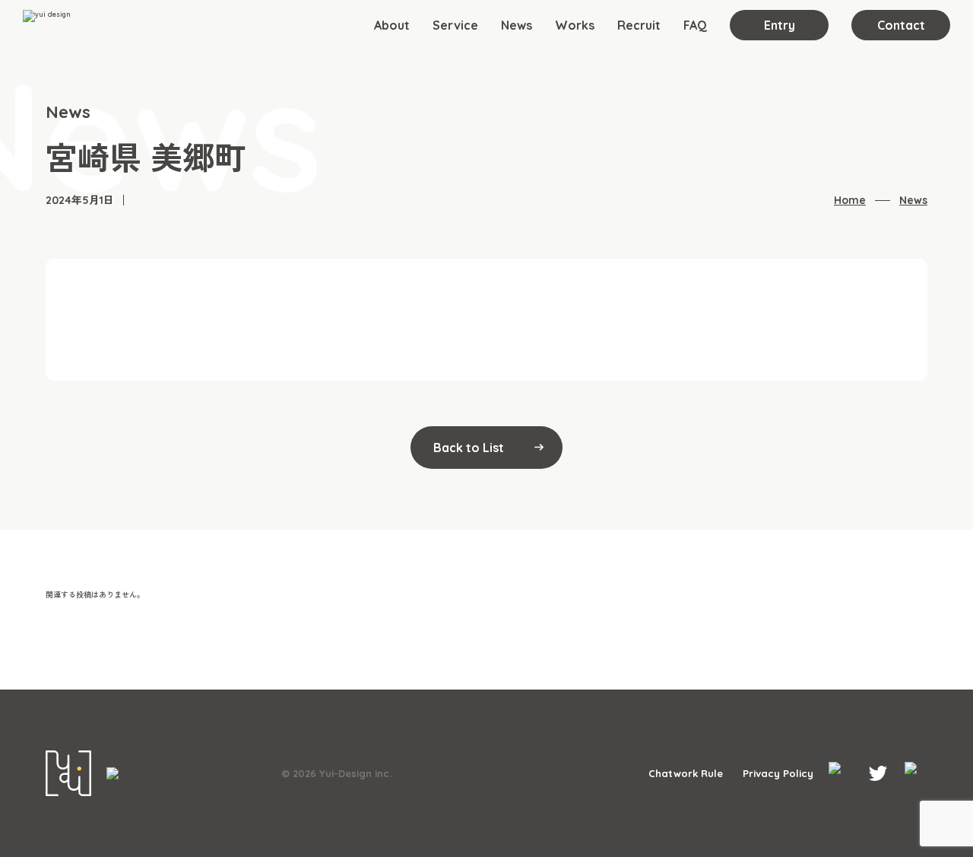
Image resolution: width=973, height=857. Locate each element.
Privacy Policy (778, 774)
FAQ (695, 25)
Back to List (468, 447)
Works (574, 25)
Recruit (639, 25)
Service (455, 25)
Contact (901, 25)
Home (850, 200)
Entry (779, 25)
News (516, 25)
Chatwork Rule (685, 774)
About (392, 25)
